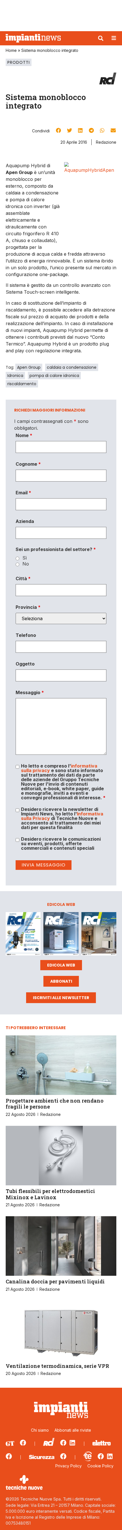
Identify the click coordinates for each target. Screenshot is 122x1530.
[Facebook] (23, 1443)
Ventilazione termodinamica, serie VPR (57, 1365)
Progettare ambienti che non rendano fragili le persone (55, 1103)
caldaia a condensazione (71, 367)
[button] (101, 38)
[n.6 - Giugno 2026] (60, 934)
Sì (24, 558)
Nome (24, 435)
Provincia (28, 607)
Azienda (25, 521)
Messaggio (30, 692)
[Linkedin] (72, 1443)
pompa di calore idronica (54, 375)
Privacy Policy (68, 1465)
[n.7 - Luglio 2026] (23, 934)
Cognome (28, 464)
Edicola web (61, 965)
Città (23, 578)
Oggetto (25, 664)
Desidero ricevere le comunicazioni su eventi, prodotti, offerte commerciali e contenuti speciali (61, 843)
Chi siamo (40, 1430)
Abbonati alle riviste (72, 1430)
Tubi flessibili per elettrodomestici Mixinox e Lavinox (50, 1194)
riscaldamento (21, 384)
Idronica (15, 375)
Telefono (26, 635)
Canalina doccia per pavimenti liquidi (55, 1281)
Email (23, 492)
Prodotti (18, 62)
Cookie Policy (100, 1465)
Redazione (106, 142)
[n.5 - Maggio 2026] (98, 934)
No (25, 563)
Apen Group (29, 367)
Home (11, 50)
